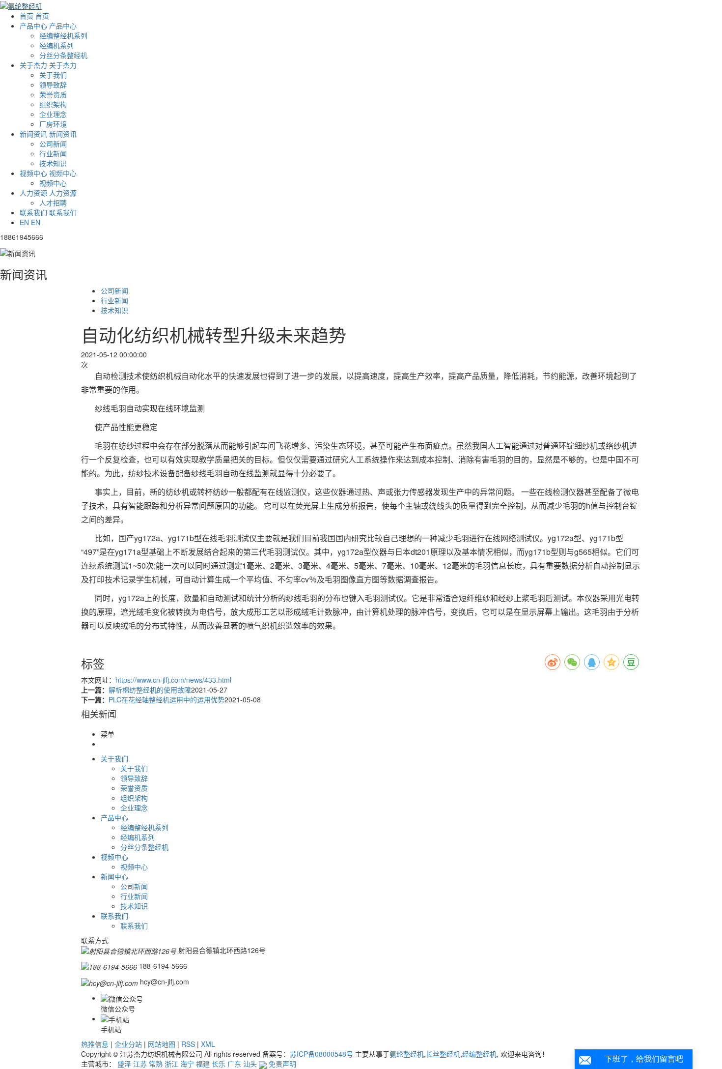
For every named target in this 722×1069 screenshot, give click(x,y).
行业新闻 (53, 153)
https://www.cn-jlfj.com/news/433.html (173, 680)
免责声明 (282, 1064)
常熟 (156, 1064)
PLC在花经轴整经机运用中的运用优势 (166, 699)
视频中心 (53, 183)
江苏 (140, 1064)
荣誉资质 (53, 94)
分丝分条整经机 (63, 55)
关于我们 (53, 75)
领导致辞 (53, 84)
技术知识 (53, 163)
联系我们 (134, 925)
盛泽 (124, 1064)
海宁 (187, 1064)
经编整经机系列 (63, 35)
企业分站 (128, 1044)
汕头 (250, 1064)
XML (208, 1044)
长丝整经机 (443, 1054)
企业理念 (53, 114)
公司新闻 (53, 143)
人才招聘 (53, 202)
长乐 (218, 1064)
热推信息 (95, 1044)
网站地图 (161, 1044)
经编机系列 (56, 45)
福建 (203, 1064)
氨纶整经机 (406, 1054)
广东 (234, 1064)
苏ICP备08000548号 (321, 1054)
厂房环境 (53, 124)
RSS (188, 1044)
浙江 (171, 1064)
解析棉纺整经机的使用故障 (150, 689)
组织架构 (53, 104)
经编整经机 (479, 1054)
